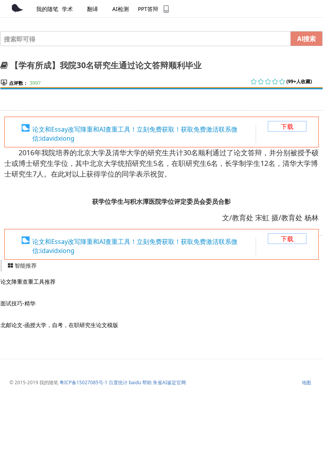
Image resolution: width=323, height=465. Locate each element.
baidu (135, 382)
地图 (306, 382)
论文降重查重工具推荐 (28, 281)
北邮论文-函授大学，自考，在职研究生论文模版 (59, 325)
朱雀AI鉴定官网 (169, 382)
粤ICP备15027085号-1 (83, 382)
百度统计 (118, 382)
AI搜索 (306, 38)
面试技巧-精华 (17, 303)
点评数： (18, 83)
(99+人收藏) (299, 81)
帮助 (147, 382)
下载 (287, 126)
